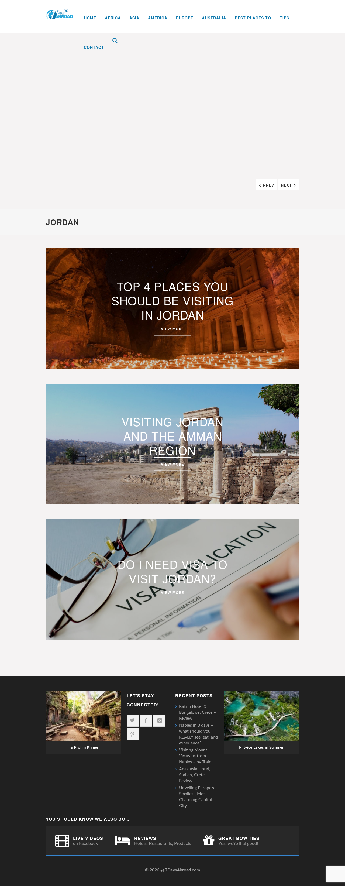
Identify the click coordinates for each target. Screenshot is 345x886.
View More (172, 328)
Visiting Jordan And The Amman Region (172, 435)
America (157, 17)
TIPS (284, 17)
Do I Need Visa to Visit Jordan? (172, 571)
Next (286, 185)
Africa (113, 17)
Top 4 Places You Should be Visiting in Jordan (173, 300)
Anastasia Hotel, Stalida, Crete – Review (194, 775)
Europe (184, 17)
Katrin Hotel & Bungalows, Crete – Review (197, 712)
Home (90, 17)
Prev (268, 185)
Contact (94, 47)
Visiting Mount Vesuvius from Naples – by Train (195, 756)
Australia (214, 17)
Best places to (253, 17)
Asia (134, 17)
